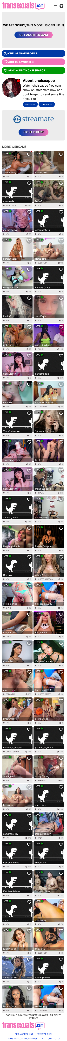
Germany (42, 780)
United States (44, 694)
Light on (62, 6)
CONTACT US (54, 1038)
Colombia (42, 263)
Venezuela (11, 205)
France (41, 349)
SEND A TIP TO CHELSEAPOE (26, 70)
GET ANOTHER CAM (33, 35)
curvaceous (47, 104)
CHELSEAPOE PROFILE (22, 53)
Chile (8, 637)
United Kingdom (45, 579)
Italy (40, 838)
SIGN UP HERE (33, 132)
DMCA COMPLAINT (24, 1034)
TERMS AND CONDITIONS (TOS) (22, 1038)
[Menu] (55, 6)
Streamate (30, 104)
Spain (8, 608)
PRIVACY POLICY (44, 1034)
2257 (42, 1038)
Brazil (41, 493)
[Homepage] (23, 6)
